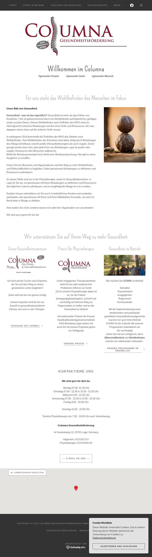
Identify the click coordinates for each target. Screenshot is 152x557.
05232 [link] (78, 439)
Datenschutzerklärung (104, 538)
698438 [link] (88, 443)
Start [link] (13, 5)
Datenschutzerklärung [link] (62, 531)
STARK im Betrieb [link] (33, 5)
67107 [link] (85, 439)
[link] (132, 5)
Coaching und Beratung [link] (66, 5)
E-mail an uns (76, 458)
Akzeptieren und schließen (118, 546)
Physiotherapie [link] (97, 5)
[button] (118, 5)
